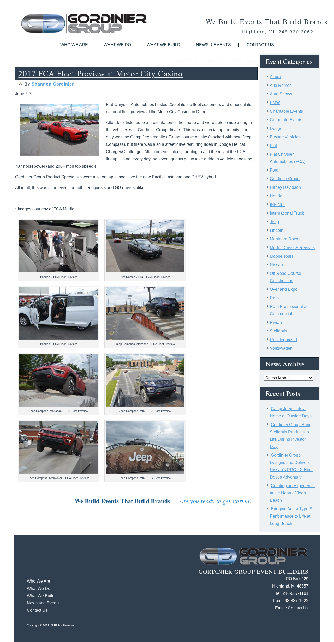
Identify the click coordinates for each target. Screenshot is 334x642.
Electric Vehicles (285, 137)
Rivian (276, 322)
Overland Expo (283, 289)
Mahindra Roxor (285, 239)
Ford (274, 170)
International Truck (287, 213)
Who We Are (74, 45)
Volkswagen (281, 348)
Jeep (274, 222)
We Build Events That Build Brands (267, 21)
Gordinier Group (285, 179)
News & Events (213, 45)
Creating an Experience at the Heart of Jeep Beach (292, 492)
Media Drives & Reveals (292, 247)
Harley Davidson (285, 187)
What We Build (163, 45)
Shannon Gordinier (53, 84)
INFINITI (277, 204)
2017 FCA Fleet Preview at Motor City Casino (100, 73)
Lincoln (276, 230)
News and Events (43, 603)
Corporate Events (286, 120)
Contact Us (260, 45)
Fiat (273, 145)
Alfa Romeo (281, 85)
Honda (276, 196)
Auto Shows (281, 94)
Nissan (276, 265)
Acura (275, 77)
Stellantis (278, 331)
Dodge (276, 128)
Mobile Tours (282, 256)
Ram (274, 298)
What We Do (117, 45)
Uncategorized (283, 339)
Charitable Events (286, 111)
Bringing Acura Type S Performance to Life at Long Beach (291, 516)
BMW (275, 102)
